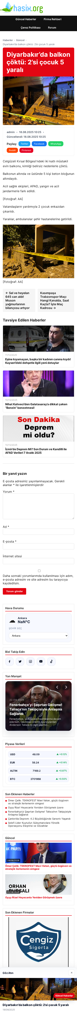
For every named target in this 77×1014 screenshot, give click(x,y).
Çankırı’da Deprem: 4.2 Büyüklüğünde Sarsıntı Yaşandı (39, 818)
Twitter (24, 143)
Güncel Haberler (26, 19)
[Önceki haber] (58, 687)
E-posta (9, 541)
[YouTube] (41, 661)
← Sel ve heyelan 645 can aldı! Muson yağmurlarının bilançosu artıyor (17, 300)
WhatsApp (55, 143)
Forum (52, 27)
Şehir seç (15, 628)
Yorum (8, 491)
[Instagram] (30, 661)
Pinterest (26, 150)
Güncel (20, 40)
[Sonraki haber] (65, 687)
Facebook (39, 143)
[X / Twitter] (20, 661)
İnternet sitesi (12, 556)
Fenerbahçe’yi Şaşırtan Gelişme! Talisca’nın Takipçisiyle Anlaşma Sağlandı (39, 813)
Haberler (8, 40)
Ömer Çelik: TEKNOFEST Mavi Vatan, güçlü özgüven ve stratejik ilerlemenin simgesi (38, 802)
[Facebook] (9, 661)
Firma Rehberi (52, 19)
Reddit (12, 150)
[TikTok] (51, 661)
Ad (6, 527)
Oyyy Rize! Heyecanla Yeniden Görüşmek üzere (36, 807)
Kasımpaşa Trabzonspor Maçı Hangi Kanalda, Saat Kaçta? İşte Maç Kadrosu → (54, 300)
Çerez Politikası (31, 27)
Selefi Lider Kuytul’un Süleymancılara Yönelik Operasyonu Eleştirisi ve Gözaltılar (33, 824)
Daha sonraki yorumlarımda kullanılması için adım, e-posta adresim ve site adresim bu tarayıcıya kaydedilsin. (38, 579)
